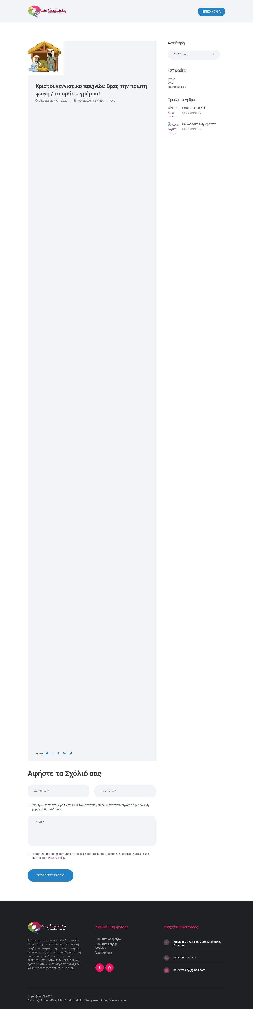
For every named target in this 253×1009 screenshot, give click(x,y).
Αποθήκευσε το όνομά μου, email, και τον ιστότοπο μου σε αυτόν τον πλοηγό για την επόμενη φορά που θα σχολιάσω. (90, 807)
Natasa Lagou (118, 1000)
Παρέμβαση (35, 996)
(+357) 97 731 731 (184, 957)
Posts (171, 78)
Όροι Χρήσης (103, 952)
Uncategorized (177, 87)
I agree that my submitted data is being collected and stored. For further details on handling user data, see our (91, 855)
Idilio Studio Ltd (68, 1000)
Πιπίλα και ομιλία (193, 107)
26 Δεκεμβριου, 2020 (53, 100)
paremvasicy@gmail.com (189, 970)
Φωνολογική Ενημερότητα (199, 124)
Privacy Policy (56, 857)
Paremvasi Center (90, 100)
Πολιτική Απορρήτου (108, 939)
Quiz (170, 82)
